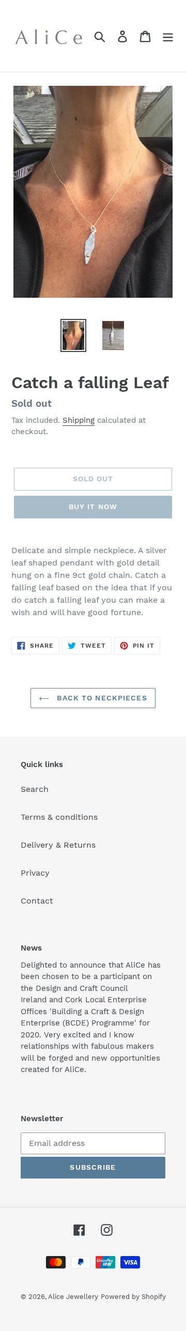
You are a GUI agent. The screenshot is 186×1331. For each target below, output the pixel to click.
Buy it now (93, 506)
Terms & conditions (59, 817)
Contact (37, 901)
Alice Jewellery (73, 1297)
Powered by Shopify (133, 1297)
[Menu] (168, 36)
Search (35, 789)
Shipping (79, 420)
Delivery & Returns (58, 845)
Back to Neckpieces (100, 698)
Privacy (35, 873)
